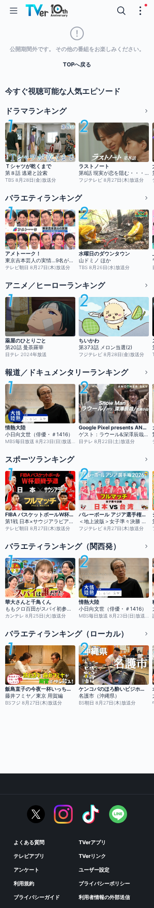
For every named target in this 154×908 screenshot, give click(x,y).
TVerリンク (92, 856)
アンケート (26, 869)
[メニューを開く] (14, 11)
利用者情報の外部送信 (104, 897)
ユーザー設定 (94, 869)
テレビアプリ (29, 856)
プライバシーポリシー (104, 883)
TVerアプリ (92, 842)
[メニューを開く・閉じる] (140, 11)
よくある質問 (29, 842)
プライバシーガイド (37, 897)
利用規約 (24, 883)
